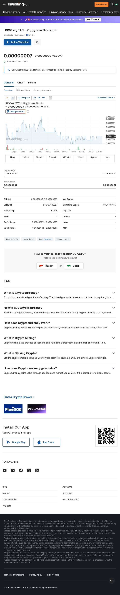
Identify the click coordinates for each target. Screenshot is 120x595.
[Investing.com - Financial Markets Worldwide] (18, 4)
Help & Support (70, 499)
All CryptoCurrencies (34, 12)
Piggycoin (47, 239)
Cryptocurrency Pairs (61, 12)
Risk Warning (53, 575)
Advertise (67, 493)
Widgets (6, 506)
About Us (67, 486)
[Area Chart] (13, 98)
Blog (4, 486)
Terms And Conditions (14, 575)
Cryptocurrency (11, 12)
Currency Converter (87, 12)
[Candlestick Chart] (7, 98)
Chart (20, 82)
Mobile (6, 493)
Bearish (49, 265)
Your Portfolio (9, 499)
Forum (32, 82)
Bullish (76, 265)
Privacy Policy (35, 575)
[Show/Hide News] (50, 98)
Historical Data (23, 90)
